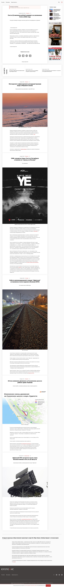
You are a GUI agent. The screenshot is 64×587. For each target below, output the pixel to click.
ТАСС (34, 134)
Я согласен (48, 585)
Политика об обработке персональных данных (44, 582)
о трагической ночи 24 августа (26, 519)
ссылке (14, 561)
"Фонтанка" (35, 231)
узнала (20, 267)
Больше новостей (25, 61)
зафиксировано (24, 149)
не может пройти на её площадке (32, 262)
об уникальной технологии (26, 443)
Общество (27, 13)
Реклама (2, 2)
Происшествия (26, 455)
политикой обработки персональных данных (31, 585)
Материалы (8, 2)
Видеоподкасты (14, 2)
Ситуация (26, 278)
